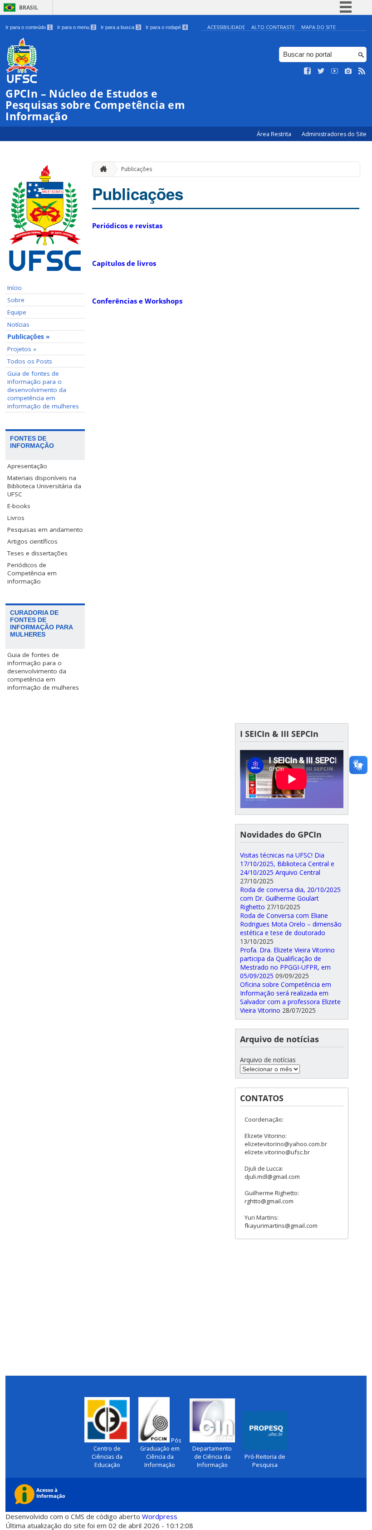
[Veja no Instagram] (348, 71)
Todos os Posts (29, 361)
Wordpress (159, 1516)
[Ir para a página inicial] (101, 169)
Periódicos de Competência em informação (32, 573)
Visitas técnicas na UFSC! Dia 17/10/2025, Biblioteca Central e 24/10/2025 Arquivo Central (287, 864)
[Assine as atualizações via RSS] (362, 71)
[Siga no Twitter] (321, 71)
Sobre (15, 300)
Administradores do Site (334, 134)
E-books (18, 506)
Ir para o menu (76, 27)
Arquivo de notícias (268, 1059)
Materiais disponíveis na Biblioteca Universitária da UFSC (44, 486)
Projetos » (21, 349)
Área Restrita (275, 134)
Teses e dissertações (37, 553)
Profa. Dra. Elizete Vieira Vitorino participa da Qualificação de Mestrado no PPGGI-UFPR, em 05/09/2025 (287, 963)
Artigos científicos (32, 541)
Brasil (28, 7)
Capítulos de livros (124, 263)
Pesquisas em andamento (45, 529)
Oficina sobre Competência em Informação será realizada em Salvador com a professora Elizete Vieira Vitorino (290, 997)
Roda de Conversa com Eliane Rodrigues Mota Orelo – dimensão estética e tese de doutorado (291, 924)
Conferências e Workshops (137, 300)
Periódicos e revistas (127, 225)
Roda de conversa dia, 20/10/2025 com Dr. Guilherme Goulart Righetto (290, 898)
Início (14, 288)
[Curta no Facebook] (307, 71)
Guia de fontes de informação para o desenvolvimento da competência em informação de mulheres (43, 389)
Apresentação (27, 466)
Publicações (136, 169)
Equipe (16, 312)
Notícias (18, 324)
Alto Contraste (273, 27)
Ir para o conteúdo (28, 27)
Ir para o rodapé (166, 27)
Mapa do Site (318, 27)
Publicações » (28, 337)
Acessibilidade (226, 27)
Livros (15, 518)
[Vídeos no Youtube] (334, 71)
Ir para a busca (120, 27)
